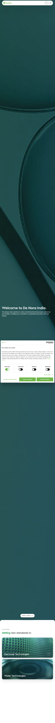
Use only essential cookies (10, 379)
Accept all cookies (45, 379)
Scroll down (26, 615)
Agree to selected (27, 379)
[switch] (21, 369)
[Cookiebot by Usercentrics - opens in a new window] (47, 342)
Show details (47, 374)
